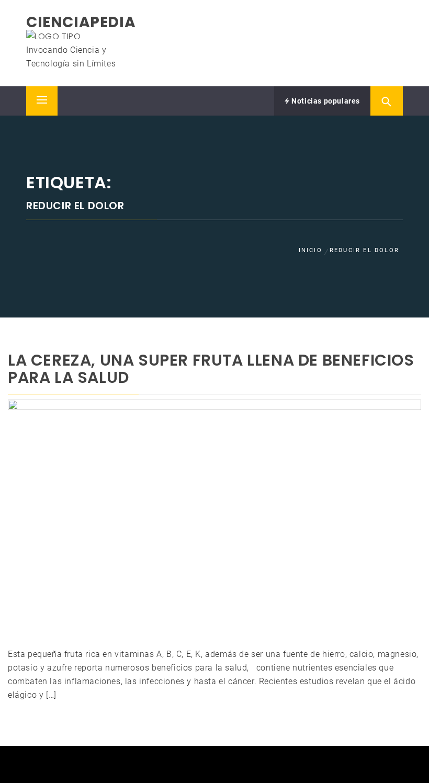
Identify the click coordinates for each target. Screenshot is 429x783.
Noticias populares (325, 101)
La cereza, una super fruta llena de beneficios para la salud (211, 369)
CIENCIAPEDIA (81, 22)
